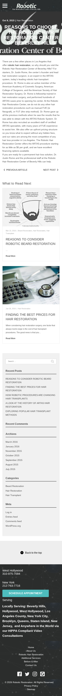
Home (31, 647)
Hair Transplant (13, 495)
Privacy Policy (31, 686)
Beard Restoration (25, 231)
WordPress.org (13, 526)
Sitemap (31, 689)
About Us (31, 651)
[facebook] (19, 674)
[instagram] (35, 674)
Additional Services (31, 658)
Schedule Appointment (25, 593)
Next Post (49, 170)
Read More (10, 256)
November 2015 (14, 451)
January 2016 (12, 446)
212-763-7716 (11, 585)
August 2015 (12, 464)
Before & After (31, 661)
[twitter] (27, 674)
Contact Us (31, 665)
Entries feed (12, 516)
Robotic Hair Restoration (31, 654)
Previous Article (16, 170)
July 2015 (10, 469)
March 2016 (12, 442)
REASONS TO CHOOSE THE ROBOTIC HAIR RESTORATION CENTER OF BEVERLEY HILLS (31, 34)
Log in (9, 512)
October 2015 (12, 455)
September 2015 (14, 460)
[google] (42, 674)
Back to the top (33, 552)
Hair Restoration (25, 20)
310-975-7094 (11, 573)
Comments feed (14, 521)
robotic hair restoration (19, 65)
